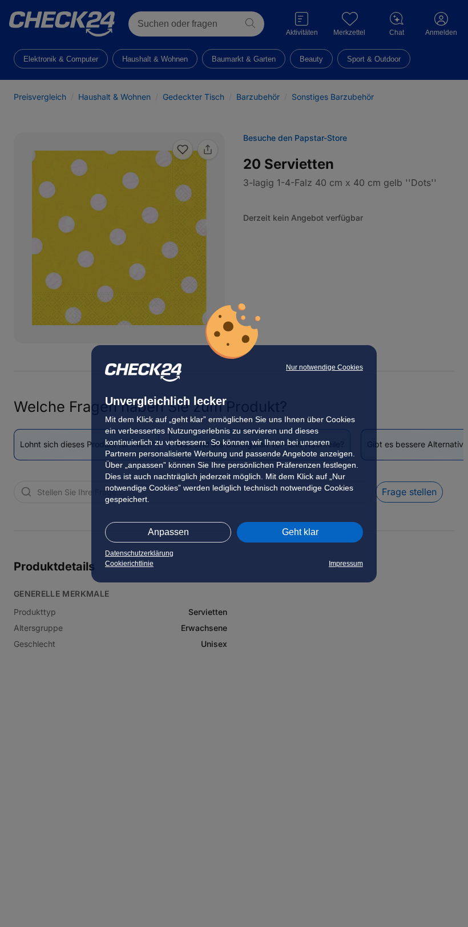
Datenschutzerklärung (139, 553)
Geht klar (300, 532)
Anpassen (168, 532)
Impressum (346, 564)
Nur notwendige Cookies (324, 367)
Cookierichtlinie (129, 564)
